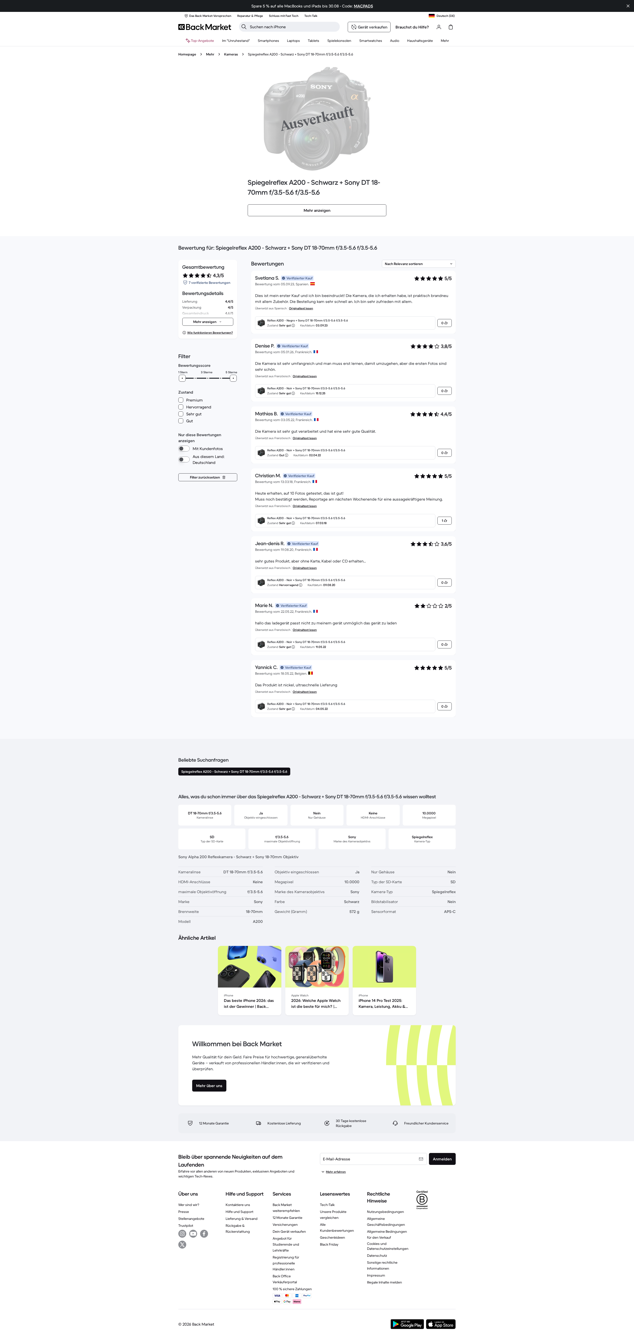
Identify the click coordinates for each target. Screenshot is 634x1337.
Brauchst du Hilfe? (412, 27)
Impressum (376, 1275)
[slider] (182, 378)
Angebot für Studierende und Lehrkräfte (286, 1244)
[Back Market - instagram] (182, 1234)
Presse (183, 1211)
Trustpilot (185, 1225)
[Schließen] (628, 6)
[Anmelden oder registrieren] (439, 27)
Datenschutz (377, 1255)
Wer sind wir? (188, 1205)
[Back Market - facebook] (204, 1234)
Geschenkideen (332, 1237)
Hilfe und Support (239, 1211)
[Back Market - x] (182, 1245)
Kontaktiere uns (238, 1205)
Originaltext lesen (301, 308)
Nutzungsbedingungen (385, 1211)
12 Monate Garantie (287, 1217)
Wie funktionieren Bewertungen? (210, 332)
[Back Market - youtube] (193, 1234)
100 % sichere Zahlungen (292, 1289)
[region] (317, 981)
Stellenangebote (191, 1218)
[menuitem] (268, 40)
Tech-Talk (327, 1205)
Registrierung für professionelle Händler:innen (286, 1263)
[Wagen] (451, 27)
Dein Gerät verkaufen (289, 1231)
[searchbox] (293, 27)
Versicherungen (285, 1224)
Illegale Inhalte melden (384, 1282)
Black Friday (329, 1244)
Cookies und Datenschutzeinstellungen (387, 1246)
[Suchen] (244, 27)
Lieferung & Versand (242, 1218)
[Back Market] (204, 27)
